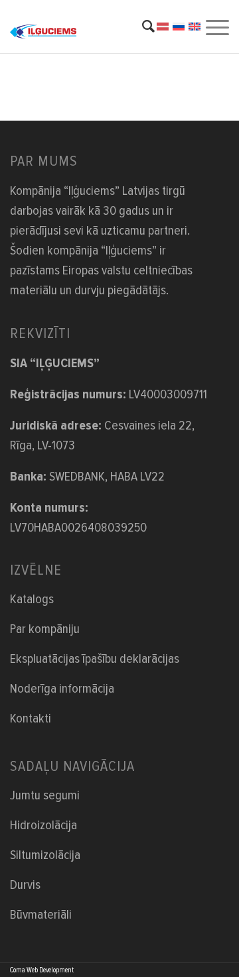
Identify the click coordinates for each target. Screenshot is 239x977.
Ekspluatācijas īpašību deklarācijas (94, 659)
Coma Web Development (42, 970)
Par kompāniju (45, 629)
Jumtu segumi (45, 795)
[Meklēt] (142, 26)
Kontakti (30, 718)
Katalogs (32, 599)
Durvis (25, 885)
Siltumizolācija (45, 855)
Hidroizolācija (43, 825)
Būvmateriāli (41, 915)
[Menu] (215, 26)
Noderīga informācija (62, 689)
